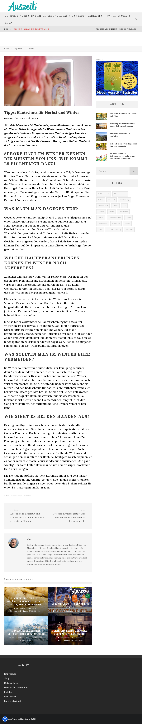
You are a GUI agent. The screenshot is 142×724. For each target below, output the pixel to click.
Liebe (128, 218)
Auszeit (111, 200)
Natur (127, 224)
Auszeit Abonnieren (106, 29)
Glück (115, 206)
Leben (101, 218)
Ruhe (100, 229)
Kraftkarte (123, 212)
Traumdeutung (114, 229)
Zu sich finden (16, 16)
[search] (134, 171)
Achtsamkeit (103, 194)
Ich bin (101, 212)
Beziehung (125, 200)
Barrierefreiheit (12, 701)
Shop (8, 22)
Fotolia (8, 692)
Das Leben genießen (87, 16)
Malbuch (116, 224)
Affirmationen (120, 194)
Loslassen (102, 224)
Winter (28, 496)
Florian (9, 118)
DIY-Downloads (128, 29)
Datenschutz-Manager (16, 687)
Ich (124, 206)
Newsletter (10, 696)
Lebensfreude (114, 218)
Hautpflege (17, 496)
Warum (112, 16)
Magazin (124, 16)
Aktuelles (22, 118)
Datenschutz (11, 683)
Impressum (10, 673)
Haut (8, 496)
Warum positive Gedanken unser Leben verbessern (122, 124)
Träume (129, 229)
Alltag (100, 200)
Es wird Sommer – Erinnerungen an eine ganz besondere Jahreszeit (122, 156)
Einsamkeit (103, 206)
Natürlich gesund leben (49, 16)
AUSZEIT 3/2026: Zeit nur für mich (31, 29)
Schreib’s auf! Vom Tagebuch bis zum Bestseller (123, 145)
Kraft (111, 212)
